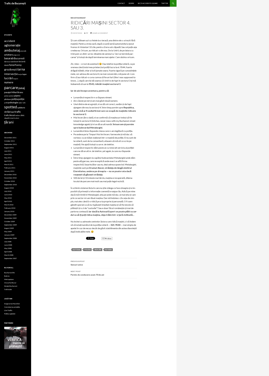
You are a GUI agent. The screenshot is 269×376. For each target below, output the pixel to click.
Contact (121, 3)
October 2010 (9, 181)
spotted (10, 107)
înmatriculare (14, 118)
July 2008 (7, 242)
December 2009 (10, 215)
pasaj (21, 88)
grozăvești (10, 69)
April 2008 (8, 252)
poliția (87, 249)
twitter (17, 115)
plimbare (7, 99)
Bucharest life (9, 273)
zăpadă (6, 118)
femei (12, 64)
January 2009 (9, 235)
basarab (8, 58)
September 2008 (10, 238)
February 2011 (9, 168)
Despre (131, 3)
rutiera (108, 249)
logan (24, 74)
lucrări (8, 78)
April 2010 (8, 201)
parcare (11, 87)
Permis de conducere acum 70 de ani (87, 273)
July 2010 (7, 191)
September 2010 (10, 185)
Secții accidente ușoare (148, 3)
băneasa (7, 61)
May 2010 (8, 198)
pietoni (11, 96)
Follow (108, 238)
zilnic (22, 115)
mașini (15, 79)
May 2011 (8, 158)
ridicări (98, 249)
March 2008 (8, 255)
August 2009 (9, 228)
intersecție (11, 73)
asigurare (16, 55)
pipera (17, 95)
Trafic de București (15, 3)
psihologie (13, 102)
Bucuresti (19, 58)
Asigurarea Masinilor (12, 304)
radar (20, 103)
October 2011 (9, 141)
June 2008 (8, 245)
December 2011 (10, 138)
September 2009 (10, 225)
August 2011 (9, 148)
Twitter (164, 3)
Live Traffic (8, 310)
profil (6, 103)
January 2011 (9, 171)
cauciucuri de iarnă (18, 61)
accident (9, 40)
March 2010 (8, 205)
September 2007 (10, 258)
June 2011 (8, 154)
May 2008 (8, 248)
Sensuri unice (78, 263)
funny (18, 64)
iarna (21, 69)
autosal (77, 249)
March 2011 (8, 164)
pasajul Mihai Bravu (13, 92)
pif (87, 33)
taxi (12, 111)
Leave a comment (100, 33)
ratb (23, 103)
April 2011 (8, 161)
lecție (20, 74)
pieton (6, 96)
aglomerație (12, 45)
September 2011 (10, 144)
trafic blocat (9, 115)
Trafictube (8, 289)
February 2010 (9, 208)
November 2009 (10, 218)
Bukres (7, 276)
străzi (7, 111)
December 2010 (10, 174)
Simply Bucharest (10, 286)
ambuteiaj (12, 50)
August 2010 (9, 188)
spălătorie (21, 108)
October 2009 (9, 221)
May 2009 (8, 231)
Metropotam (9, 279)
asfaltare (8, 54)
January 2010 (9, 211)
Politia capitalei (9, 314)
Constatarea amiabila (12, 307)
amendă (23, 51)
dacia (6, 65)
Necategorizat (78, 18)
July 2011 (7, 151)
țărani (9, 122)
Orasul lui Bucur (10, 283)
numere (8, 82)
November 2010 (10, 178)
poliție (21, 99)
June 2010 (8, 195)
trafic (18, 111)
